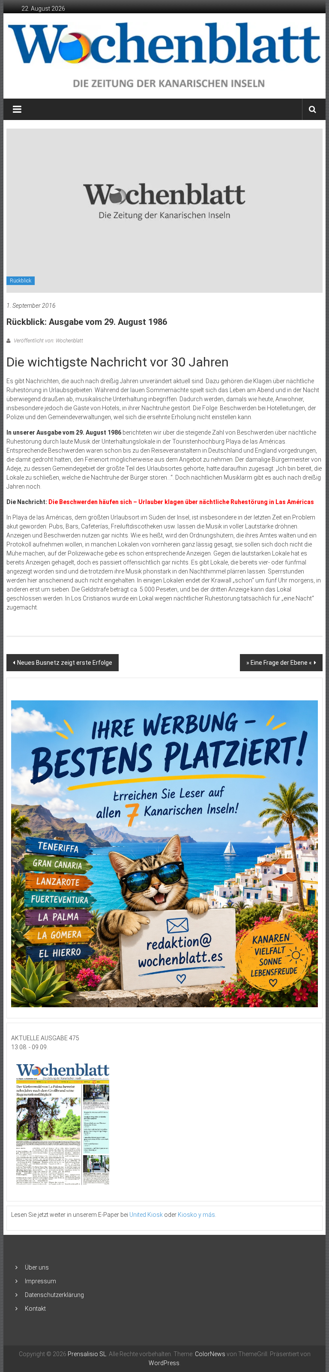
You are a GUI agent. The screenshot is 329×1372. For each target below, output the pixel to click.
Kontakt (35, 1308)
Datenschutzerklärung (54, 1294)
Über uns (37, 1267)
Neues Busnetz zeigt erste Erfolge (64, 662)
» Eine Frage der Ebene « (279, 662)
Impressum (40, 1281)
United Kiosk (146, 1214)
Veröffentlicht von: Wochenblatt (47, 341)
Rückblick (20, 281)
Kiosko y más (196, 1214)
